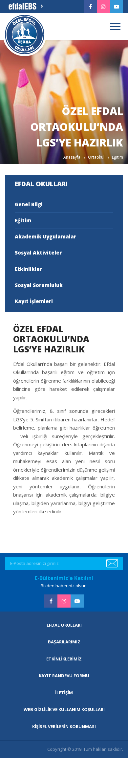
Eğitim (23, 220)
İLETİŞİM (64, 693)
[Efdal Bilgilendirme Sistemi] (25, 6)
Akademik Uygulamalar (45, 236)
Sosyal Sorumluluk (39, 285)
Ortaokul (96, 157)
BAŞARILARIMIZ (64, 642)
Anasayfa (71, 157)
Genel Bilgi (29, 204)
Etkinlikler (28, 269)
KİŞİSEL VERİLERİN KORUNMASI (64, 726)
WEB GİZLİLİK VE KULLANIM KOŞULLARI (64, 709)
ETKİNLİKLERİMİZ (64, 659)
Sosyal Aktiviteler (38, 252)
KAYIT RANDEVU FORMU (64, 676)
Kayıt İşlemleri (34, 301)
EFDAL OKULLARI (64, 625)
